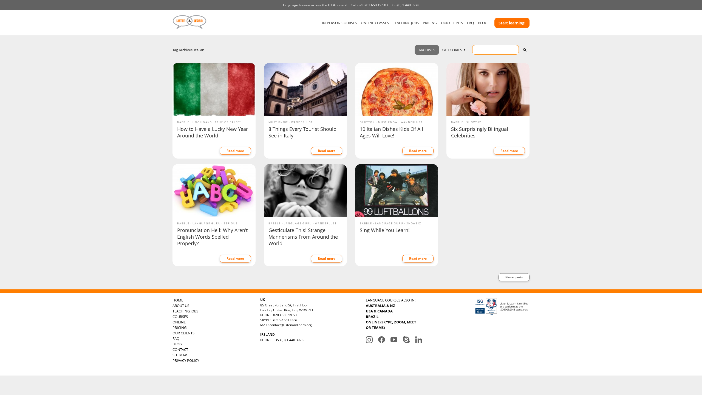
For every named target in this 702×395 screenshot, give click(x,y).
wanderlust (302, 122)
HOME (177, 300)
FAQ (470, 22)
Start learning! (512, 23)
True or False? (228, 122)
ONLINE (179, 322)
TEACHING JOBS (406, 22)
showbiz (473, 122)
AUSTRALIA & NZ (380, 305)
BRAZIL (372, 316)
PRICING (430, 22)
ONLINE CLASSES (375, 22)
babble (183, 122)
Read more (235, 150)
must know (278, 122)
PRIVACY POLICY (185, 360)
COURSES (180, 316)
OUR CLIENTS (452, 22)
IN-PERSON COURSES (339, 22)
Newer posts (514, 277)
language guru (206, 223)
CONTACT (180, 349)
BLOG (482, 22)
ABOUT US (180, 305)
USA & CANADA (379, 311)
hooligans (202, 122)
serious (231, 223)
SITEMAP (179, 354)
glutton (367, 122)
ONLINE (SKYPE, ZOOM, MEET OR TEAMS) (391, 325)
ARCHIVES (427, 49)
